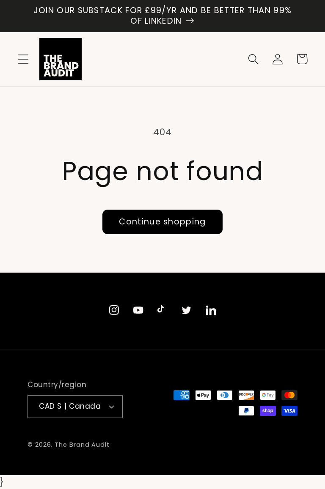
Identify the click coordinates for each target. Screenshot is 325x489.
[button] (23, 59)
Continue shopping (162, 221)
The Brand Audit (82, 444)
